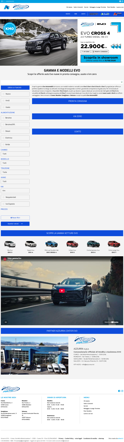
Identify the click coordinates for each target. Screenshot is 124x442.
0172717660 (4, 417)
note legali (78, 438)
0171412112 (4, 407)
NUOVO (68, 14)
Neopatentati (11, 197)
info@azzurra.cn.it (88, 364)
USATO (83, 14)
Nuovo (8, 94)
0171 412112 (77, 364)
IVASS (12, 440)
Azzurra (57, 86)
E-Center (105, 14)
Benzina (8, 118)
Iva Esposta (10, 204)
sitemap (101, 438)
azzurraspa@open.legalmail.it (22, 440)
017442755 (25, 407)
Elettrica (8, 138)
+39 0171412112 (10, 1)
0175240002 (26, 419)
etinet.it (120, 438)
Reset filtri (16, 218)
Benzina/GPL (10, 124)
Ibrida (7, 144)
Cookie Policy (69, 438)
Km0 (8, 100)
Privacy (61, 438)
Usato (8, 107)
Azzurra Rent (94, 14)
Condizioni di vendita (90, 438)
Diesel (7, 131)
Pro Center (117, 14)
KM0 (75, 14)
